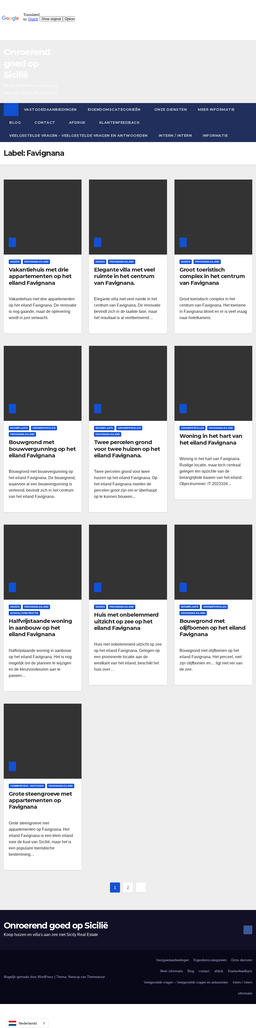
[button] (248, 122)
